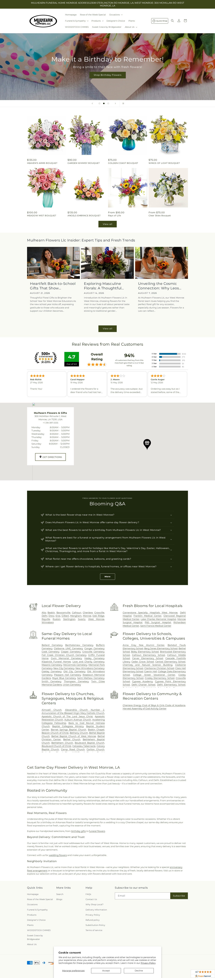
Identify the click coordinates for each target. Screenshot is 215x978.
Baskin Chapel (96, 729)
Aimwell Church (52, 709)
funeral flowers (97, 831)
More (108, 576)
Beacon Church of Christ (55, 732)
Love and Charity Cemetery (88, 661)
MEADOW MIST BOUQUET (41, 215)
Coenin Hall (150, 671)
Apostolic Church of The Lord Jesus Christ (67, 716)
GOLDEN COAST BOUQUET (123, 163)
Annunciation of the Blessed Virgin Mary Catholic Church (73, 713)
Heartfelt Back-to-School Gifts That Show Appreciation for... (52, 285)
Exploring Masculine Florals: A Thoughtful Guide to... (103, 285)
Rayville (46, 619)
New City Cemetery (63, 668)
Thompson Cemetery (76, 681)
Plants (30, 925)
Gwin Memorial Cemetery (66, 658)
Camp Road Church (73, 749)
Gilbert (65, 615)
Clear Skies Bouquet (160, 215)
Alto (44, 612)
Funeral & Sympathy (37, 909)
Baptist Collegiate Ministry (68, 726)
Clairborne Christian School (159, 668)
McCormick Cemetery (75, 664)
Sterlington (69, 619)
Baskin (51, 612)
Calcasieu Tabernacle (84, 746)
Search (59, 894)
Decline (139, 970)
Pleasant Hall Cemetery (67, 674)
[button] (116, 15)
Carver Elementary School (147, 658)
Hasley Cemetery (94, 658)
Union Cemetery (72, 684)
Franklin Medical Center (147, 615)
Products (31, 915)
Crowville (99, 612)
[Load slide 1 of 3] (99, 103)
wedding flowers (58, 855)
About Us (32, 944)
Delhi (44, 615)
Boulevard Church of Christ (56, 746)
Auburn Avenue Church (77, 719)
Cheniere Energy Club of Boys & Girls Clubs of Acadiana (154, 705)
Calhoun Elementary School (148, 655)
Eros (58, 615)
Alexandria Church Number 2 (84, 709)
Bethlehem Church (62, 742)
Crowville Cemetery (93, 651)
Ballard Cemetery (52, 645)
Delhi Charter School (143, 684)
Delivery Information (96, 909)
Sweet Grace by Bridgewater (35, 937)
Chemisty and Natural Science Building (147, 664)
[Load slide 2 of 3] (104, 103)
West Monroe (96, 619)
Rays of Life (114, 215)
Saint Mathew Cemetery (90, 678)
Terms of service (94, 930)
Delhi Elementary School (171, 684)
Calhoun (76, 612)
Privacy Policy (148, 963)
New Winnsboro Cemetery (89, 668)
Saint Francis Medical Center (155, 625)
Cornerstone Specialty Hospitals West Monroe (150, 612)
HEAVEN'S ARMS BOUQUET (42, 163)
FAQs (88, 894)
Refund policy (93, 920)
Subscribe (179, 895)
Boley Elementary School (145, 651)
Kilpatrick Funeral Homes (56, 661)
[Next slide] (115, 103)
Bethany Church (79, 732)
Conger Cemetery (94, 648)
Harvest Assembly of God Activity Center (144, 708)
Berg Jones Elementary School (161, 648)
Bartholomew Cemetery (79, 645)
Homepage (32, 894)
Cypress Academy (142, 681)
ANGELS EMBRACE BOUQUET (84, 215)
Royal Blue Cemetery (64, 678)
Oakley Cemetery (52, 671)
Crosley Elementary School (159, 678)
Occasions (32, 904)
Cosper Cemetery (71, 651)
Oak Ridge (98, 615)
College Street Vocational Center (154, 674)
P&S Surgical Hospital (158, 622)
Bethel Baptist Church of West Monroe (73, 736)
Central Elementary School (170, 661)
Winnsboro (48, 622)
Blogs (59, 899)
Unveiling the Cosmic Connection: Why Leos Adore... (158, 285)
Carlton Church (95, 749)
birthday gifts (78, 831)
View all (107, 224)
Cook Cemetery (50, 651)
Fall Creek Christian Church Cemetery (64, 655)
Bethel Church (71, 739)
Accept (106, 970)
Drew (51, 615)
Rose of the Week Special (40, 899)
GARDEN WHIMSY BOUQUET (84, 163)
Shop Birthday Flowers (107, 75)
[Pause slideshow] (122, 103)
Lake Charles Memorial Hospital (158, 619)
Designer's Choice (36, 920)
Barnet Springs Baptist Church (68, 729)
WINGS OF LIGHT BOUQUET (164, 163)
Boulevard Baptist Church (89, 742)
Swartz (81, 619)
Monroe (87, 615)
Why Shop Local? (94, 904)
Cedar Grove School (142, 661)
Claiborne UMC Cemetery (68, 648)
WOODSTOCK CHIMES (39, 930)
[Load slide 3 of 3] (108, 103)
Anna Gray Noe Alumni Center (144, 645)
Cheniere (88, 612)
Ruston (56, 619)
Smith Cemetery (51, 681)
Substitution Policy (95, 925)
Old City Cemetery (74, 671)
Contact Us (91, 899)
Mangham (76, 615)
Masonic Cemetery (52, 664)
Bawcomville (63, 612)
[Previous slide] (92, 103)
